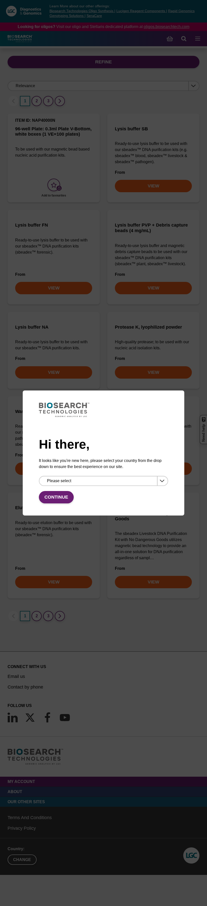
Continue (56, 497)
